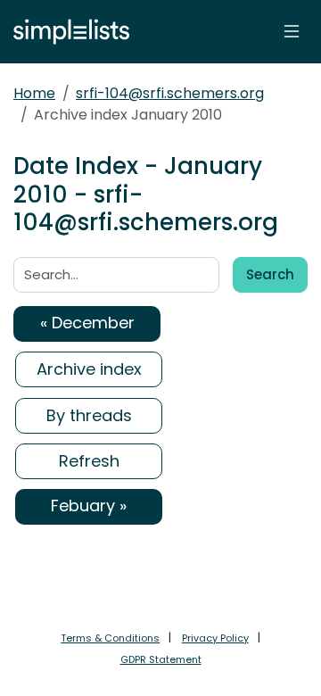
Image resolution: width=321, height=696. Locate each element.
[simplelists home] (66, 31)
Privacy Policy (215, 638)
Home (34, 93)
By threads (89, 415)
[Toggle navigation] (292, 31)
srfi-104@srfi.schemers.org (170, 93)
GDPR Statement (161, 659)
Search (270, 274)
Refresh (89, 461)
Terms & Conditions (110, 638)
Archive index (89, 369)
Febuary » (89, 505)
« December (87, 322)
